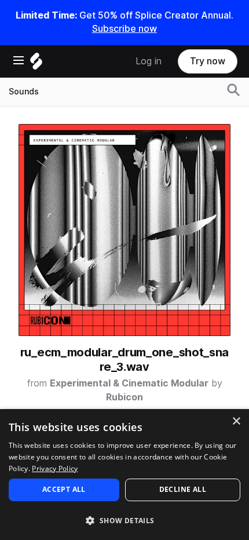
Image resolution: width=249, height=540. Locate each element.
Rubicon (124, 397)
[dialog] (124, 474)
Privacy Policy (55, 468)
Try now (207, 61)
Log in (149, 61)
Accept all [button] (64, 489)
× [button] (236, 421)
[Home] (36, 64)
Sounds (24, 91)
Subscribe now (124, 28)
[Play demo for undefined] (124, 230)
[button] (124, 520)
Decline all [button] (182, 489)
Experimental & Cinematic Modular (129, 383)
